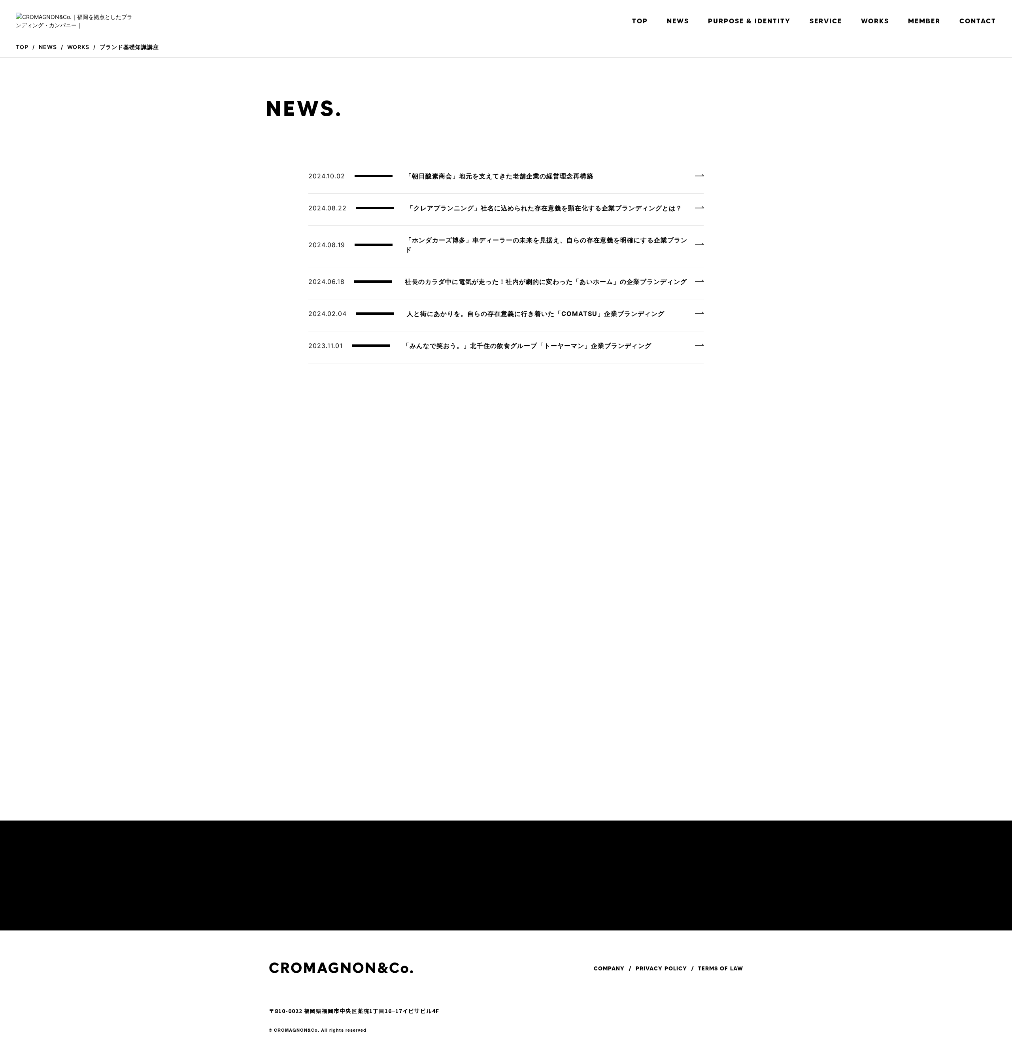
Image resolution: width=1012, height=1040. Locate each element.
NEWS (678, 21)
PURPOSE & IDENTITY (749, 21)
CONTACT (977, 21)
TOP (640, 21)
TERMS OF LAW (720, 968)
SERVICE (826, 21)
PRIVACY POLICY (661, 968)
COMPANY (609, 968)
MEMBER (924, 21)
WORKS (875, 21)
